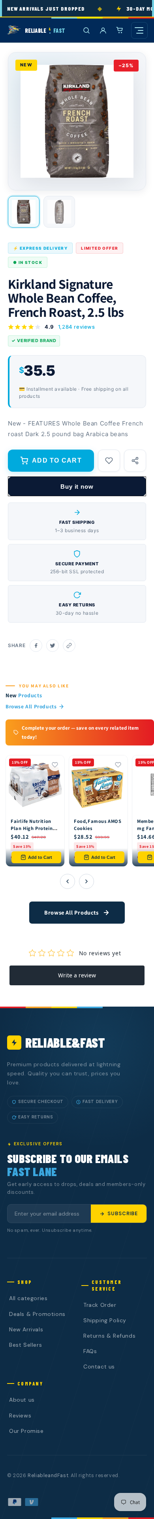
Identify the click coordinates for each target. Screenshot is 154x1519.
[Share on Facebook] (36, 645)
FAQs (90, 1351)
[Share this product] (135, 461)
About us (22, 1399)
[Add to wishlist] (109, 461)
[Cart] (119, 30)
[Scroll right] (86, 881)
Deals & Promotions (37, 1314)
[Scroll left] (67, 881)
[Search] (86, 30)
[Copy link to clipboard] (69, 645)
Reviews (20, 1415)
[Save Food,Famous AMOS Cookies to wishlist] (118, 765)
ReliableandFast (48, 1475)
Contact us (99, 1366)
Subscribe (122, 1213)
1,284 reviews (76, 327)
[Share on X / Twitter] (52, 645)
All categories (28, 1298)
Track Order (99, 1304)
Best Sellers (25, 1344)
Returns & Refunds (109, 1335)
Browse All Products (31, 706)
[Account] (103, 30)
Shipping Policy (104, 1320)
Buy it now (77, 486)
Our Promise (26, 1430)
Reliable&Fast (65, 1042)
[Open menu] (139, 30)
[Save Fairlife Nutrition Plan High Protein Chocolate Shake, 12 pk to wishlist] (55, 765)
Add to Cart (40, 857)
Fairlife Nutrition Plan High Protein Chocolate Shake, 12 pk (32, 831)
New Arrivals (26, 1329)
